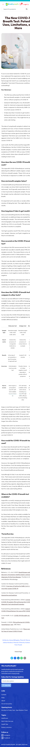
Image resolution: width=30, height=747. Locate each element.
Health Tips (4, 724)
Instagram (7, 735)
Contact (3, 694)
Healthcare (4, 718)
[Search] (27, 9)
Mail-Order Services (7, 721)
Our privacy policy (6, 703)
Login (25, 4)
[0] (20, 4)
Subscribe (7, 685)
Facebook (7, 738)
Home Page (18, 651)
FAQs (2, 697)
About (3, 700)
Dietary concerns (6, 727)
